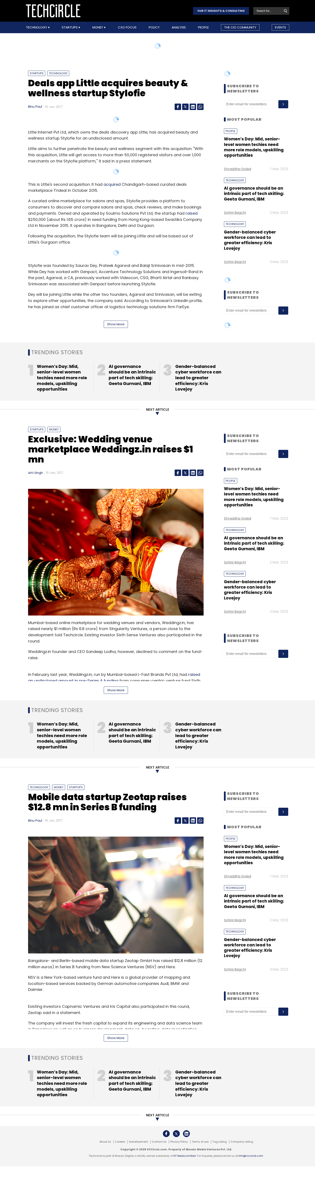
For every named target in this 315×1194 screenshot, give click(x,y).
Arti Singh (35, 472)
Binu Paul (35, 106)
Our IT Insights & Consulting (221, 11)
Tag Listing (219, 1141)
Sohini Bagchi (235, 212)
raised (192, 213)
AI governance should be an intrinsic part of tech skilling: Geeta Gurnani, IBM (254, 193)
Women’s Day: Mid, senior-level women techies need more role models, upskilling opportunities (254, 147)
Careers (120, 1141)
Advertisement (138, 1141)
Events (280, 27)
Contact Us (159, 1141)
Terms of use (200, 1141)
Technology (37, 27)
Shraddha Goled (237, 169)
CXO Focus (127, 27)
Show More (115, 324)
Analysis (179, 27)
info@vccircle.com (250, 1156)
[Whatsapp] (200, 107)
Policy (154, 27)
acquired (112, 184)
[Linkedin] (193, 107)
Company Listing (242, 1141)
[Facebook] (178, 107)
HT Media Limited (185, 1156)
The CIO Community (240, 27)
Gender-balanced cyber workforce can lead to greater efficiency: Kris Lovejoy (250, 240)
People (203, 27)
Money (98, 27)
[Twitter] (185, 107)
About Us (105, 1141)
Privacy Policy (179, 1141)
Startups (70, 27)
